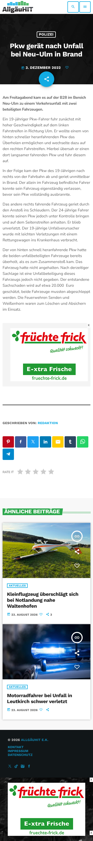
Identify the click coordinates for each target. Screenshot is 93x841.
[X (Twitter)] (10, 767)
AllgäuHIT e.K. (34, 740)
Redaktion (48, 423)
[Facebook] (29, 767)
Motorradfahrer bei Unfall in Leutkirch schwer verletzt (39, 698)
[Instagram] (23, 767)
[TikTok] (16, 767)
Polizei (46, 34)
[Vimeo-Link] (17, 7)
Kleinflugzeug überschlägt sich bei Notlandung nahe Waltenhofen (42, 600)
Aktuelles (17, 585)
